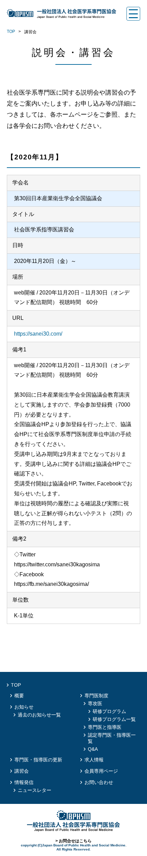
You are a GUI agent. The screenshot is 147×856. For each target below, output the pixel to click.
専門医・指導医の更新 (38, 759)
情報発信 (24, 782)
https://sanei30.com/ (38, 334)
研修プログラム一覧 (114, 719)
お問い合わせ (98, 782)
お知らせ (24, 707)
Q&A (93, 749)
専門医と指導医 (104, 727)
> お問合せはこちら (73, 841)
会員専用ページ (101, 771)
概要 (19, 695)
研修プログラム (109, 711)
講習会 (21, 771)
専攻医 (95, 703)
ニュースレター (34, 790)
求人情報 (94, 759)
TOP (11, 31)
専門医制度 (96, 695)
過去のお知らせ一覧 (39, 715)
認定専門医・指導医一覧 (112, 738)
